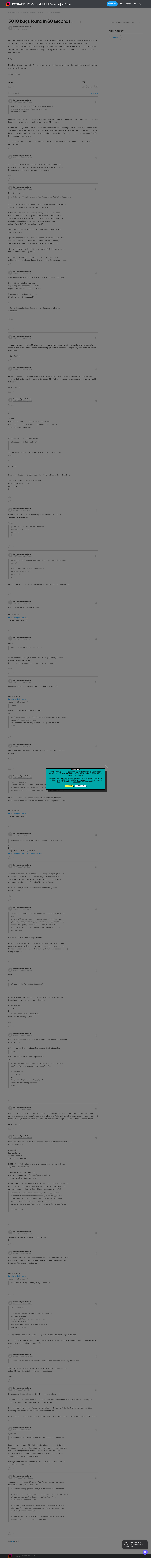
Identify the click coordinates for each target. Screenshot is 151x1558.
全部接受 (69, 786)
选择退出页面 (76, 782)
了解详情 (80, 775)
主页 (15, 4)
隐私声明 (54, 780)
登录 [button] (135, 4)
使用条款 (60, 780)
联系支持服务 (112, 4)
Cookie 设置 (80, 786)
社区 (121, 4)
